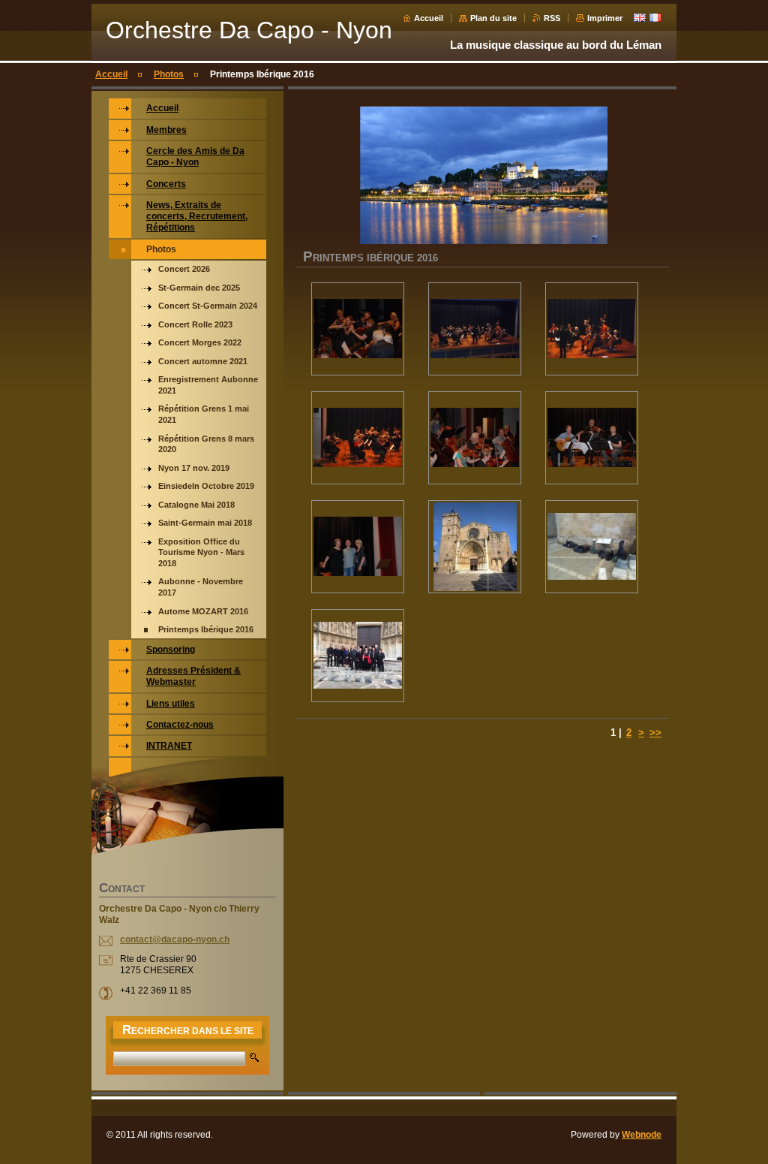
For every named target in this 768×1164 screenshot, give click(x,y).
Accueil (428, 18)
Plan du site (493, 18)
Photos (169, 74)
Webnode (642, 1134)
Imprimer (604, 18)
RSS (552, 18)
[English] (640, 17)
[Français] (656, 17)
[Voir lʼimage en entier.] (357, 328)
